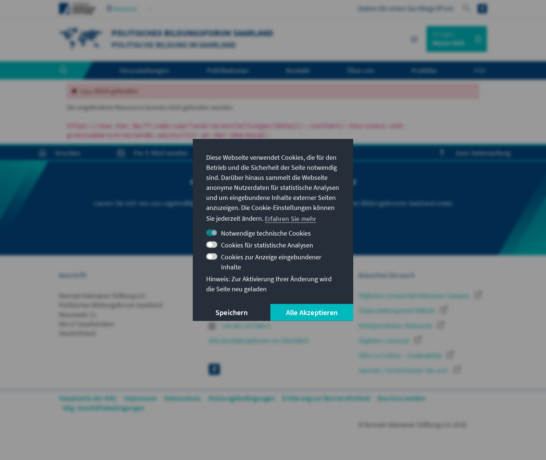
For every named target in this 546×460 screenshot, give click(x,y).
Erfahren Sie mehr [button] (290, 218)
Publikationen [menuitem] (228, 70)
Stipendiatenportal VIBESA (397, 310)
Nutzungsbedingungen (242, 398)
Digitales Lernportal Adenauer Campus (414, 295)
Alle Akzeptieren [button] (312, 312)
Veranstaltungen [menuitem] (144, 70)
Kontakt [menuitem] (297, 70)
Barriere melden (402, 398)
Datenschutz (182, 398)
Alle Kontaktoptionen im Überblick (259, 340)
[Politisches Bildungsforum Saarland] (81, 38)
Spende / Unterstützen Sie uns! (404, 370)
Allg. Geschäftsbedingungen (103, 408)
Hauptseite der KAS (88, 398)
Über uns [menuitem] (360, 70)
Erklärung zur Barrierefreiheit (326, 398)
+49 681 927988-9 (244, 325)
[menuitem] (70, 70)
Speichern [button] (231, 312)
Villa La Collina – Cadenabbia (400, 355)
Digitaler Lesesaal (384, 340)
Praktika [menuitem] (424, 70)
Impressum (140, 398)
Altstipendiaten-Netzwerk (396, 325)
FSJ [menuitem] (479, 70)
